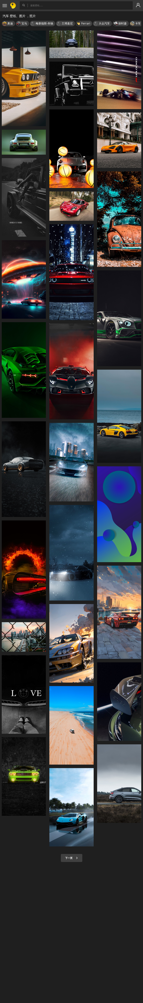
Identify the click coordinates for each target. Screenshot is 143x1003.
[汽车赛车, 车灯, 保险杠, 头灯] (24, 776)
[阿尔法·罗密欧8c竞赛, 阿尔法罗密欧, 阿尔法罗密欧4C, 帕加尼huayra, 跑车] (71, 206)
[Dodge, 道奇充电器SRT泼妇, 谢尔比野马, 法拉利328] (71, 272)
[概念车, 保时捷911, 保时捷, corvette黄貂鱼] (119, 701)
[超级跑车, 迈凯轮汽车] (119, 140)
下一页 (69, 858)
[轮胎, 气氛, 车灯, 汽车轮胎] (71, 553)
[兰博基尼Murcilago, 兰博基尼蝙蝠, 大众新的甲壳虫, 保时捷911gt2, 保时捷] (71, 148)
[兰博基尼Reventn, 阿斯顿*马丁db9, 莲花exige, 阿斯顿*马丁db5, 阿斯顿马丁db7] (24, 469)
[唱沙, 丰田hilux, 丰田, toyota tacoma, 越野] (71, 725)
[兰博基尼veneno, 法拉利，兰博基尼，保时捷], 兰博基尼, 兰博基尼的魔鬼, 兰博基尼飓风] (71, 371)
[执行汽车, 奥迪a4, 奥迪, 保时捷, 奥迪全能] (71, 44)
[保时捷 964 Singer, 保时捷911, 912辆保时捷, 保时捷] (24, 142)
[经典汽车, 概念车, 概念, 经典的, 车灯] (24, 279)
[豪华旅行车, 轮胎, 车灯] (119, 612)
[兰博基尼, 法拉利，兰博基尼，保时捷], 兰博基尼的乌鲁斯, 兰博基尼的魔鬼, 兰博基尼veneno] (24, 370)
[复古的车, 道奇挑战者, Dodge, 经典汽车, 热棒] (24, 197)
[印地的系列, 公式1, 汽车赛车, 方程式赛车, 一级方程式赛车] (119, 70)
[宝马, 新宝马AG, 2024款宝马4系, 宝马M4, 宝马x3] (24, 694)
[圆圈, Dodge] (119, 514)
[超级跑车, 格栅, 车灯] (71, 462)
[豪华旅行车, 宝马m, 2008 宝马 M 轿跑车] (71, 643)
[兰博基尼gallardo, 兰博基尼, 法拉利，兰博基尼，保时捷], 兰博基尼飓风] (71, 807)
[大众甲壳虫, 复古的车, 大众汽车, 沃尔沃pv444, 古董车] (119, 219)
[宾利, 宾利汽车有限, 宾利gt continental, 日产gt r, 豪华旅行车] (119, 318)
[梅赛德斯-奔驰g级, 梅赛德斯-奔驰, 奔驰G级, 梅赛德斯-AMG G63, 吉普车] (71, 84)
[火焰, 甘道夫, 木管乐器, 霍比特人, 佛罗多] (24, 569)
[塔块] (24, 637)
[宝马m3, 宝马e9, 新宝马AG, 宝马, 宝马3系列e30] (24, 78)
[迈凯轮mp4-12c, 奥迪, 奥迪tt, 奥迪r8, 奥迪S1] (119, 416)
